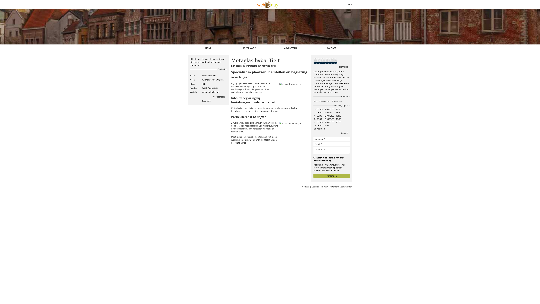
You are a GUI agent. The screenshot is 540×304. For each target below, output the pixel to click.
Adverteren (290, 48)
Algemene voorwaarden (341, 186)
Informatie (249, 48)
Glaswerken (325, 101)
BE (349, 4)
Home (208, 48)
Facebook (206, 101)
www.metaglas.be (210, 92)
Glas (315, 101)
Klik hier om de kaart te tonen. (204, 59)
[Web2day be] (268, 4)
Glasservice (337, 101)
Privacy (324, 186)
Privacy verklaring (322, 160)
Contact (331, 48)
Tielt (204, 83)
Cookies (315, 186)
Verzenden (332, 176)
